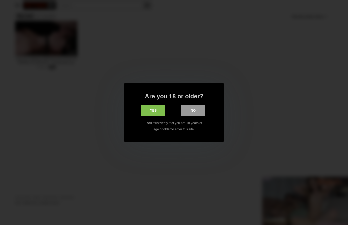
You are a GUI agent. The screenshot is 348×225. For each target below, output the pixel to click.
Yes (153, 110)
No (193, 110)
